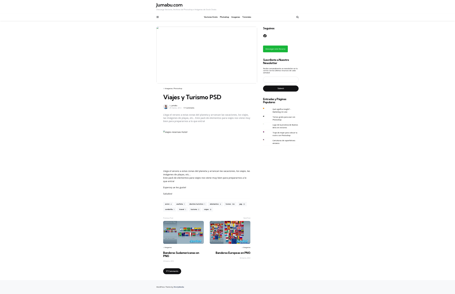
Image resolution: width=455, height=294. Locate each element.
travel (182, 209)
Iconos (230, 204)
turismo (195, 209)
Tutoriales (246, 17)
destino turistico (197, 204)
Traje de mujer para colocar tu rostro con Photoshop (285, 134)
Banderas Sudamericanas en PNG (181, 254)
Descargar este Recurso (275, 49)
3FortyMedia (178, 287)
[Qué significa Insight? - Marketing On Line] (265, 108)
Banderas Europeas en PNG (233, 253)
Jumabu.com (169, 4)
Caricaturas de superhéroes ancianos (284, 141)
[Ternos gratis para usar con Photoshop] (265, 116)
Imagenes (235, 17)
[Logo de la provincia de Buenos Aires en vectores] (265, 124)
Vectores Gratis (211, 17)
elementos (215, 204)
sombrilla (169, 209)
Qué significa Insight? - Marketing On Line (282, 110)
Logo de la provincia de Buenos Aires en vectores (285, 126)
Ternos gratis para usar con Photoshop (284, 118)
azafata (180, 204)
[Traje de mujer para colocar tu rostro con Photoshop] (265, 132)
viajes (207, 209)
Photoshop (224, 17)
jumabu (174, 105)
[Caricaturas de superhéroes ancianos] (265, 139)
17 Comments (188, 108)
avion (168, 204)
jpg (242, 204)
